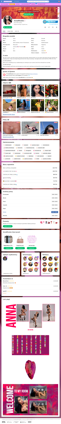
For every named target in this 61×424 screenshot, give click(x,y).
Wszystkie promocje (26, 4)
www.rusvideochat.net (17, 419)
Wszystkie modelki (5, 4)
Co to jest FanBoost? (53, 24)
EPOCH (28, 419)
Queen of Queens (33, 73)
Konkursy (33, 4)
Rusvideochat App (41, 4)
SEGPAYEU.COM (32, 419)
